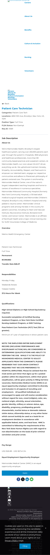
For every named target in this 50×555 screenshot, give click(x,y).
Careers (28, 2)
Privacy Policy (11, 540)
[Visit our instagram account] (9, 495)
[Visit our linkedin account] (9, 492)
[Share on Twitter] (23, 479)
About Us (28, 16)
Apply (25, 473)
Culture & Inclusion (32, 43)
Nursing (28, 57)
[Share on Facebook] (18, 479)
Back (7, 104)
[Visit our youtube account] (9, 501)
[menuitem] (25, 91)
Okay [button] (25, 546)
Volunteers (29, 71)
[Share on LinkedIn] (27, 479)
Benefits (28, 30)
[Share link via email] (31, 479)
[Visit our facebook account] (9, 498)
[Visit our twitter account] (9, 505)
